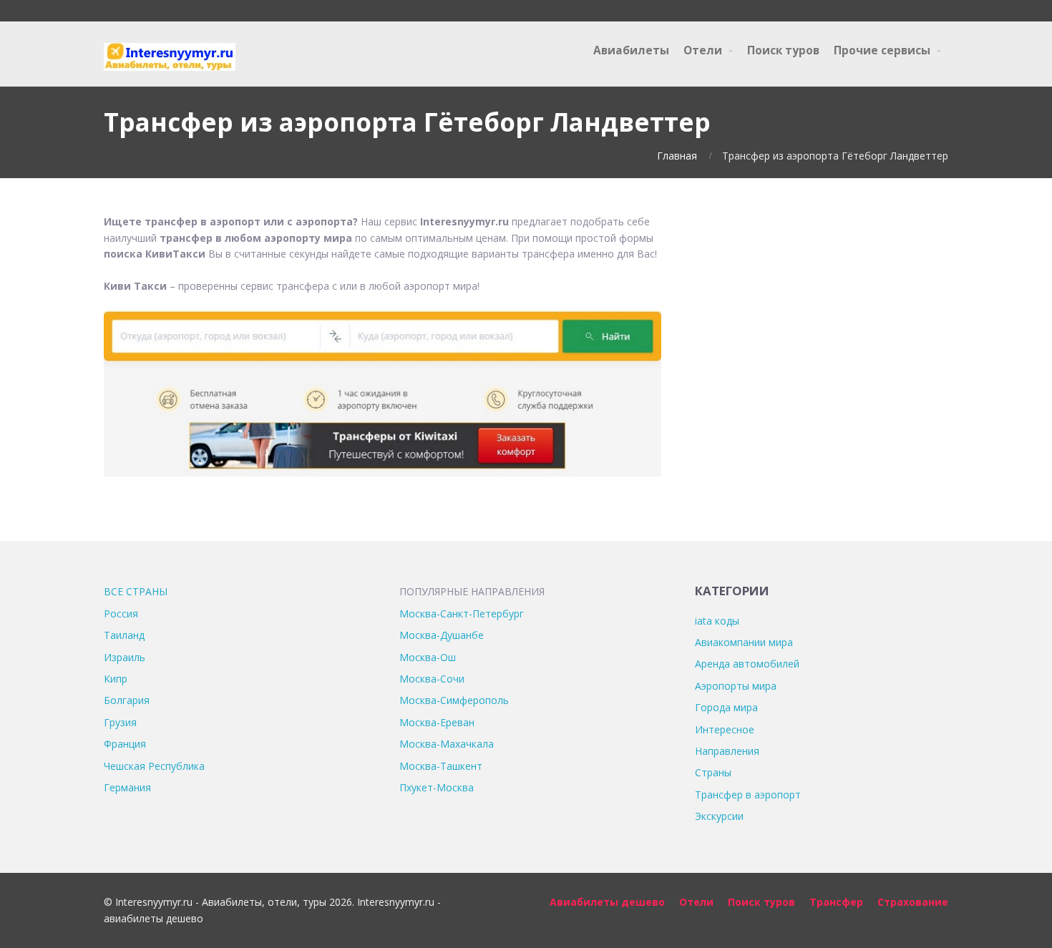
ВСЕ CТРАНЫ (135, 591)
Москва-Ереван (436, 722)
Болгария (127, 700)
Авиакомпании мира (744, 642)
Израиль (124, 657)
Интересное (724, 729)
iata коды (717, 620)
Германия (127, 787)
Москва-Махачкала (446, 744)
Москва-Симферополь (454, 700)
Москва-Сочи (431, 678)
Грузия (120, 722)
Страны (713, 772)
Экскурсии (719, 816)
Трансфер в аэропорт (748, 794)
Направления (727, 751)
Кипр (115, 678)
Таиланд (124, 635)
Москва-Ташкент (440, 766)
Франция (125, 744)
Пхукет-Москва (436, 787)
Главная (677, 155)
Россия (121, 613)
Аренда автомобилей (747, 663)
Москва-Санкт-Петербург (461, 613)
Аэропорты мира (735, 686)
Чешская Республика (154, 766)
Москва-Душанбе (441, 635)
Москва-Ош (427, 657)
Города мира (726, 707)
